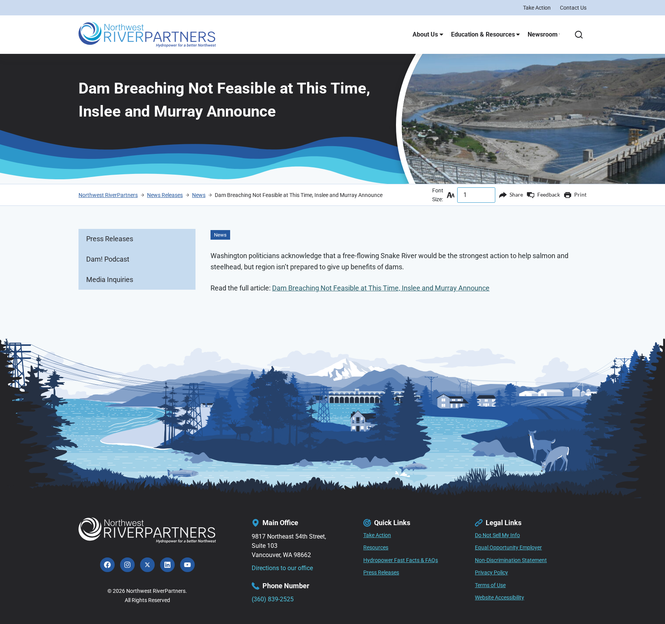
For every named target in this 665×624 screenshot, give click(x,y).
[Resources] (375, 547)
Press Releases (109, 239)
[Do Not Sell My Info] (497, 535)
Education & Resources (483, 34)
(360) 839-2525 (273, 599)
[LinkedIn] (167, 565)
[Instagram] (127, 565)
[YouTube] (187, 565)
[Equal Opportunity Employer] (508, 547)
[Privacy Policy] (491, 572)
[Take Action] (377, 535)
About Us (425, 34)
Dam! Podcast (107, 259)
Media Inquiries (109, 279)
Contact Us (573, 8)
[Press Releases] (381, 572)
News (220, 235)
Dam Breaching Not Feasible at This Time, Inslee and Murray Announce (381, 288)
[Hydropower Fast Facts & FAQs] (400, 560)
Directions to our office (282, 568)
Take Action (537, 8)
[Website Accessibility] (499, 597)
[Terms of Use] (490, 585)
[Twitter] (147, 565)
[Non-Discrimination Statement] (511, 560)
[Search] (578, 34)
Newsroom (543, 34)
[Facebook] (107, 565)
